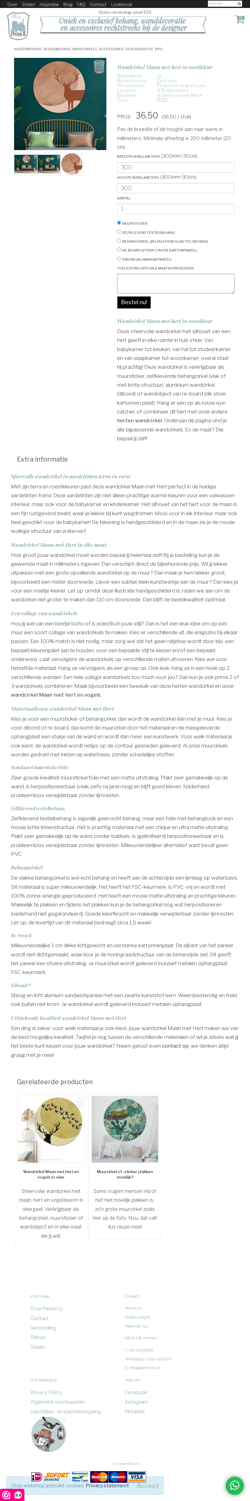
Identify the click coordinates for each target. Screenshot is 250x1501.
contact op (175, 1045)
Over (12, 4)
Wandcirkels (84, 48)
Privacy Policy (46, 1392)
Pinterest (135, 1412)
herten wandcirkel (139, 420)
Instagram (136, 1402)
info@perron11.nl (144, 1368)
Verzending (43, 1328)
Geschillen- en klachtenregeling (65, 1412)
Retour (38, 1337)
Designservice (139, 48)
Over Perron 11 (46, 1309)
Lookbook (121, 4)
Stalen (28, 4)
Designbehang (57, 48)
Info (159, 48)
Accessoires (111, 48)
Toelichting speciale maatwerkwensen (155, 268)
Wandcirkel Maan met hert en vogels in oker (51, 1174)
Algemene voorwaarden (57, 1402)
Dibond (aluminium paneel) (146, 259)
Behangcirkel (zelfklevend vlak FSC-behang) (165, 241)
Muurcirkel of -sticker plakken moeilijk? (125, 1174)
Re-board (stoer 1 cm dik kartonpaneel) (159, 250)
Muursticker (135, 223)
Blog (68, 4)
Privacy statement (107, 1486)
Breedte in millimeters (138, 156)
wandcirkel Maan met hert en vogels (56, 694)
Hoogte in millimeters (138, 177)
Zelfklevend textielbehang (148, 232)
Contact (98, 4)
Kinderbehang (27, 48)
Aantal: (124, 198)
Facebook (136, 1392)
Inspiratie (49, 4)
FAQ (81, 4)
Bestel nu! (134, 302)
